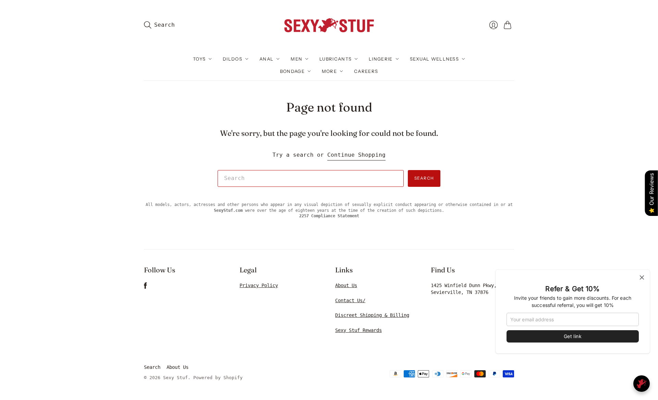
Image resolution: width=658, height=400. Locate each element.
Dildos (232, 59)
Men (296, 59)
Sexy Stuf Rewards (358, 330)
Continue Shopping (356, 155)
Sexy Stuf (175, 377)
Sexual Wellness (434, 59)
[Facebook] (145, 287)
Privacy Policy (259, 285)
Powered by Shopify (218, 377)
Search (424, 178)
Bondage (292, 71)
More (329, 71)
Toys (199, 59)
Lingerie (380, 59)
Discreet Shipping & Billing (372, 315)
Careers (366, 71)
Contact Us (349, 300)
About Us (346, 285)
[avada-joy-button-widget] (641, 383)
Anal (266, 59)
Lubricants (335, 59)
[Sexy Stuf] (329, 24)
